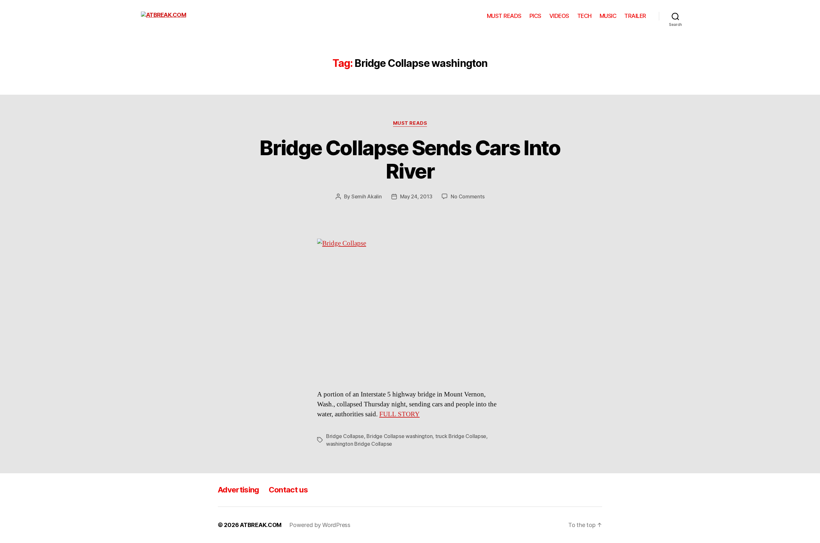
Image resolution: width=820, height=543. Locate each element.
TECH (584, 15)
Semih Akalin (366, 196)
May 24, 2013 (416, 196)
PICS (535, 15)
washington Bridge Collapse (359, 444)
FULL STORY (399, 414)
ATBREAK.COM (261, 525)
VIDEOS (559, 15)
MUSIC (608, 15)
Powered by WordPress (319, 525)
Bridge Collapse (345, 436)
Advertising (238, 489)
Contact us (288, 489)
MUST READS (504, 15)
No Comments (467, 196)
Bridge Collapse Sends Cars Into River (410, 159)
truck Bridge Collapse (460, 436)
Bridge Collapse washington (399, 436)
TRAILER (635, 15)
